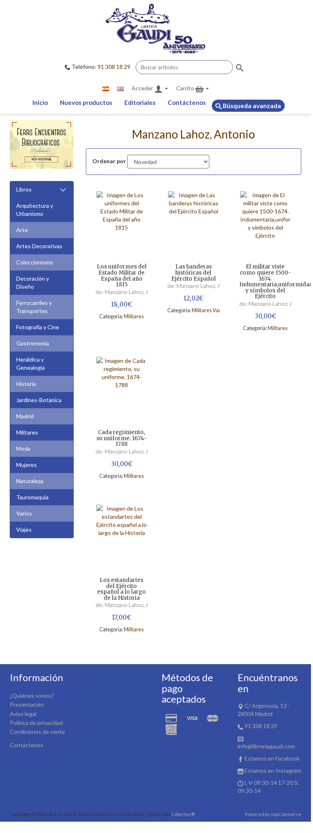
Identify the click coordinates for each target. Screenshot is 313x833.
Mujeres (26, 464)
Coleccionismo (34, 262)
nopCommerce (285, 814)
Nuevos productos (86, 102)
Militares (27, 432)
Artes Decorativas (39, 246)
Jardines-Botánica (39, 399)
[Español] (105, 88)
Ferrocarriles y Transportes (34, 306)
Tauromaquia (32, 497)
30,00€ (265, 316)
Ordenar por (109, 161)
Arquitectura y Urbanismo (34, 209)
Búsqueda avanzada (251, 105)
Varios (24, 513)
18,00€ (121, 304)
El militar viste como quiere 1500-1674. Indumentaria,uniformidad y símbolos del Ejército (265, 282)
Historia (26, 383)
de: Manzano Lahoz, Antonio (131, 291)
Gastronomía (32, 343)
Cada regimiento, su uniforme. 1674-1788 (121, 438)
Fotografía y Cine (37, 327)
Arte (22, 229)
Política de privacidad (36, 722)
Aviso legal (23, 713)
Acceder (143, 88)
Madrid (25, 416)
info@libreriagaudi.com (266, 746)
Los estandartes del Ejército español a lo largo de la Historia (121, 589)
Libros (24, 189)
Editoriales (139, 102)
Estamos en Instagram (273, 770)
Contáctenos (187, 102)
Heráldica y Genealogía (30, 363)
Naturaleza (29, 480)
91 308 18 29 (114, 66)
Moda (23, 448)
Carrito (185, 88)
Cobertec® (183, 814)
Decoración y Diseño (32, 282)
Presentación (27, 704)
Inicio (40, 102)
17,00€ (121, 617)
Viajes (24, 529)
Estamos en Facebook (272, 758)
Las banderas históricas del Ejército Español (193, 273)
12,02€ (193, 298)
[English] (120, 88)
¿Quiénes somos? (32, 695)
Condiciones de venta (37, 731)
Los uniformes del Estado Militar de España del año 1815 (122, 276)
